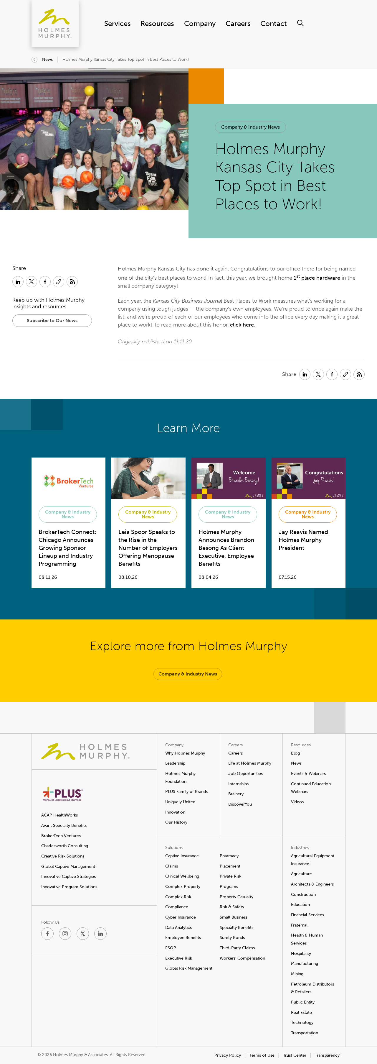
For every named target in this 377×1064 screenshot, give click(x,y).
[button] (250, 127)
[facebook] (47, 933)
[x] (83, 933)
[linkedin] (100, 933)
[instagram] (65, 933)
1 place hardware (317, 278)
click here (242, 325)
